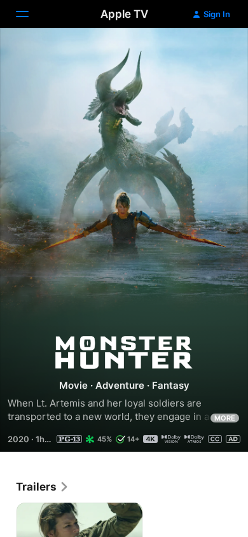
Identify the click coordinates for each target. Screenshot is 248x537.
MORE (224, 418)
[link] (42, 487)
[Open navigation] (30, 14)
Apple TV (124, 14)
